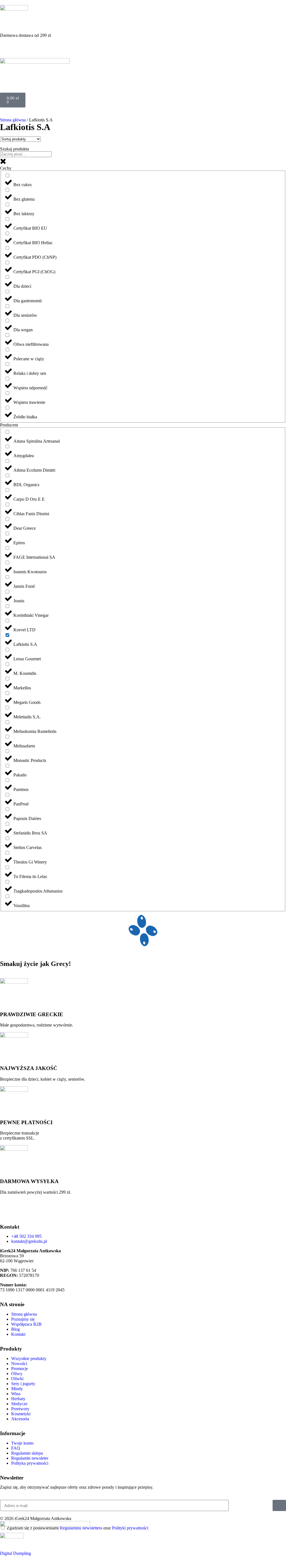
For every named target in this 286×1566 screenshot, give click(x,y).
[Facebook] (22, 1211)
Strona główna (13, 119)
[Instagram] (7, 1211)
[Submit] (279, 1505)
